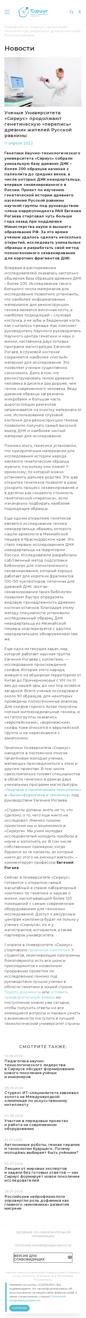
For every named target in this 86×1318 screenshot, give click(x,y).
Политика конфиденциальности (43, 1245)
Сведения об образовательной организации (43, 1234)
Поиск (71, 12)
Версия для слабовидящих (29, 1257)
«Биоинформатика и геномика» (39, 795)
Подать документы (22, 992)
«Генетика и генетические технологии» (42, 790)
